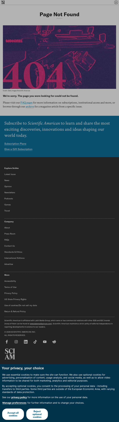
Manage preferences (14, 402)
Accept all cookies (13, 414)
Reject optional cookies (37, 414)
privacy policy (19, 397)
